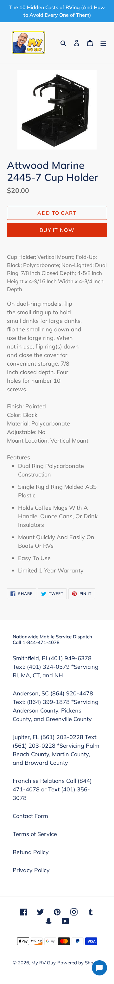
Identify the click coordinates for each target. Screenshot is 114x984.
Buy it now (57, 230)
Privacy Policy (31, 870)
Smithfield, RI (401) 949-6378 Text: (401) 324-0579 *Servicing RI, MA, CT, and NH (55, 667)
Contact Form (30, 816)
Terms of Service (35, 834)
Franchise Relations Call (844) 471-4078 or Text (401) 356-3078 (52, 789)
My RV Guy (43, 963)
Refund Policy (31, 852)
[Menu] (103, 42)
